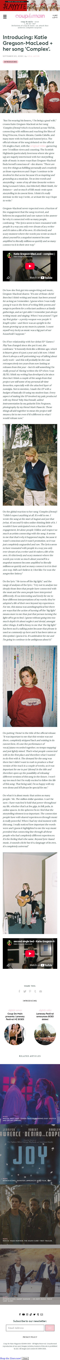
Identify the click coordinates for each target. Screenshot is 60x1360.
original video (38, 145)
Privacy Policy (30, 1337)
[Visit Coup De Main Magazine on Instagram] (27, 1314)
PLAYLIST (55, 17)
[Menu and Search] (4, 16)
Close (25, 1358)
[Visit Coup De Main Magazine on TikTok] (31, 1314)
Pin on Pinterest (30, 991)
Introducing (10, 62)
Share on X (24, 991)
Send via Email (40, 991)
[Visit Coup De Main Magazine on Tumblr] (38, 1314)
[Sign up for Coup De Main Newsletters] (41, 1314)
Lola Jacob (33, 56)
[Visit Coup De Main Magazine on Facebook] (20, 1314)
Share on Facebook (19, 991)
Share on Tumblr (35, 991)
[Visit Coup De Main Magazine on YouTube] (23, 1314)
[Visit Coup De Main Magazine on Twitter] (34, 1314)
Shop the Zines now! (10, 1358)
